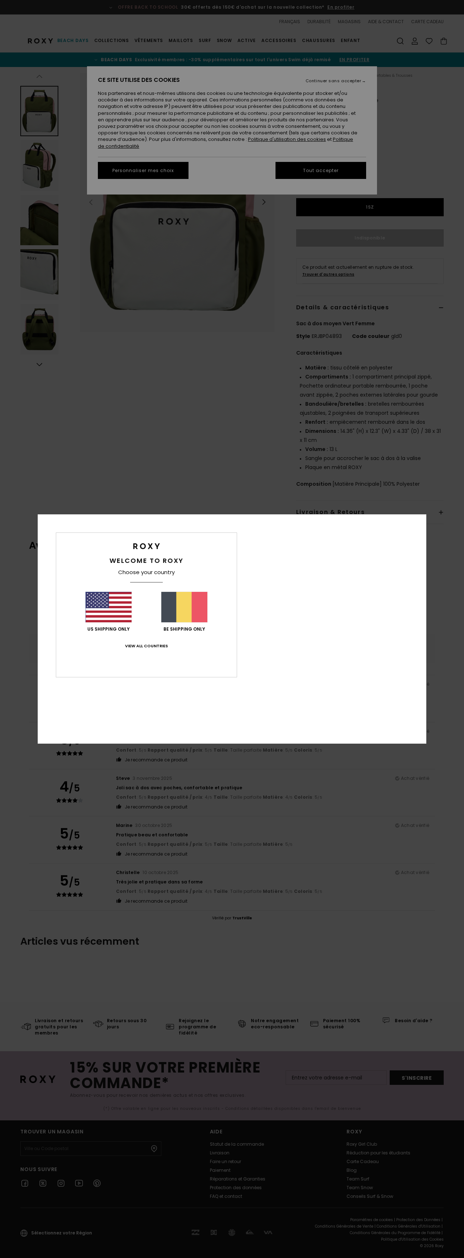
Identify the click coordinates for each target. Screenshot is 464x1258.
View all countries (146, 646)
